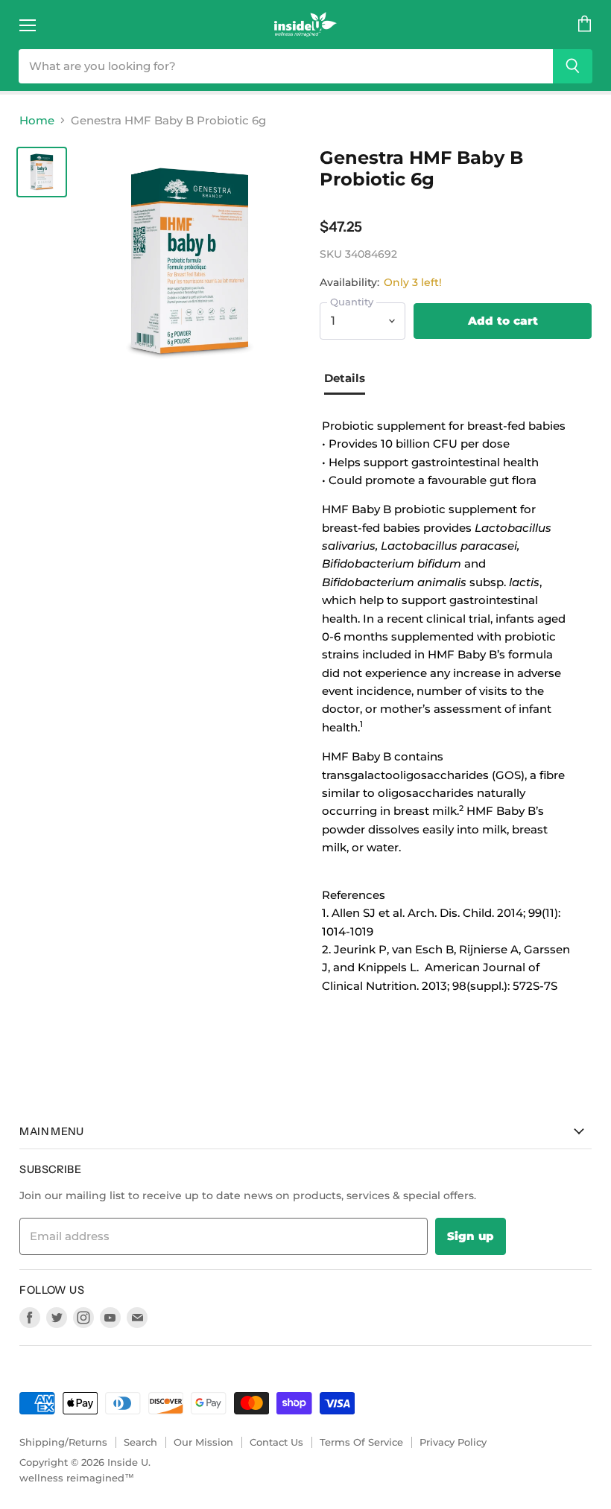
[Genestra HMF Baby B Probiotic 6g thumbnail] (42, 172)
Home (36, 120)
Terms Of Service (361, 1442)
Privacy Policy (453, 1442)
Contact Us (276, 1442)
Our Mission (203, 1442)
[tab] (350, 379)
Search (140, 1442)
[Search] (572, 66)
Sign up (470, 1236)
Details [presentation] (344, 378)
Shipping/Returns (63, 1442)
